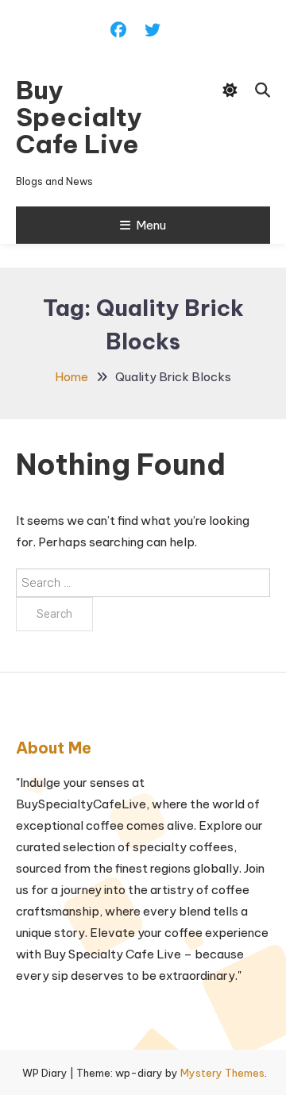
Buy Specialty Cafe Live (79, 116)
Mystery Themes (222, 1072)
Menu (151, 225)
